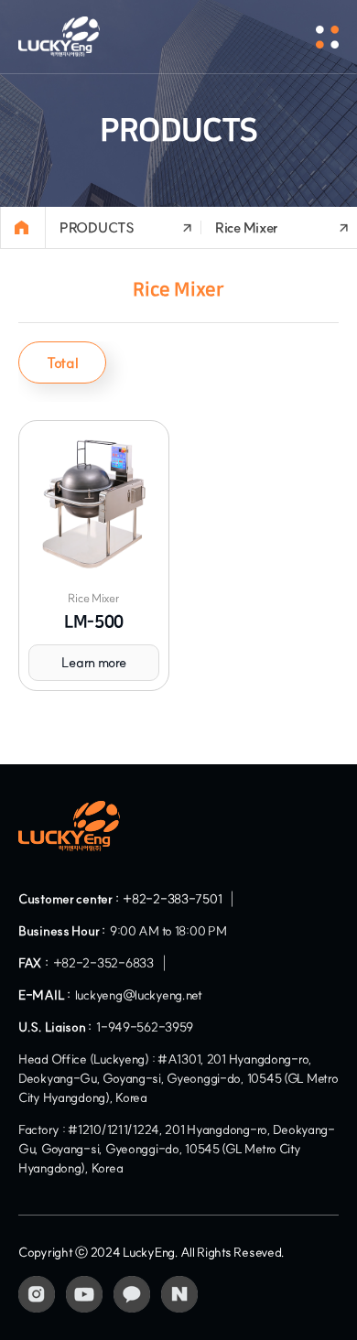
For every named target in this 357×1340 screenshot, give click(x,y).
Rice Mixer (246, 227)
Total (62, 362)
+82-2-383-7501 (172, 899)
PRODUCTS (97, 227)
